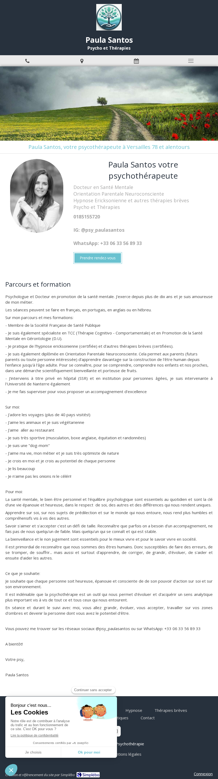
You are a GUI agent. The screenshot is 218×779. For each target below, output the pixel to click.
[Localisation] (81, 60)
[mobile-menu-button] (191, 60)
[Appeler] (27, 60)
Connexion (203, 773)
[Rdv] (136, 60)
